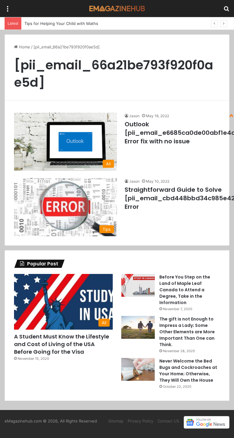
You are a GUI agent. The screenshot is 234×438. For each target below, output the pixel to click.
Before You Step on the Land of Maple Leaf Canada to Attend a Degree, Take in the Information (184, 290)
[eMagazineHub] (117, 8)
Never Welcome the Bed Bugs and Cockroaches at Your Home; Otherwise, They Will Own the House (188, 370)
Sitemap (115, 421)
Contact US (168, 421)
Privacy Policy (140, 421)
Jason (134, 116)
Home (24, 46)
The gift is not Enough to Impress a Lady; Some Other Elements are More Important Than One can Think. (187, 332)
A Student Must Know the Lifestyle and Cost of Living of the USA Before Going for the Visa (61, 344)
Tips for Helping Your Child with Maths (61, 23)
